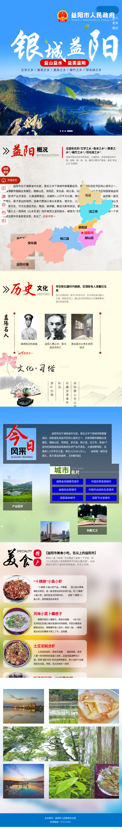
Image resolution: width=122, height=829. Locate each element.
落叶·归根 (52, 389)
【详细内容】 (75, 456)
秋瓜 (59, 385)
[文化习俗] (36, 372)
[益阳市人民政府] (86, 21)
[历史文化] (28, 295)
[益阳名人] (6, 336)
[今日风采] (20, 459)
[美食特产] (22, 567)
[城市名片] (84, 473)
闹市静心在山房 (75, 395)
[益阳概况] (33, 157)
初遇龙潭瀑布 (67, 393)
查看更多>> (27, 353)
